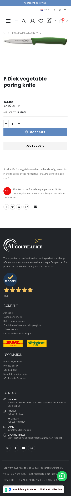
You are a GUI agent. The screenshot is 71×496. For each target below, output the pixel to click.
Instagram (7, 448)
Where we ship (11, 329)
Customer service (12, 316)
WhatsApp (31, 448)
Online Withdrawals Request (18, 333)
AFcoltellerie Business (14, 378)
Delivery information (14, 321)
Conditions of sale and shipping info (22, 325)
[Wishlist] (41, 21)
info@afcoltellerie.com (19, 429)
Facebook (6, 207)
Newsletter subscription (16, 374)
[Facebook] (54, 9)
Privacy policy (10, 365)
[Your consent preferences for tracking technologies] (6, 490)
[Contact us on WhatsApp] (62, 476)
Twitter (12, 207)
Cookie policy (10, 369)
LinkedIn (19, 207)
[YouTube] (65, 9)
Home (4, 33)
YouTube (23, 448)
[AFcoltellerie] (17, 20)
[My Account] (33, 21)
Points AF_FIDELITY (12, 361)
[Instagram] (60, 9)
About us (8, 312)
